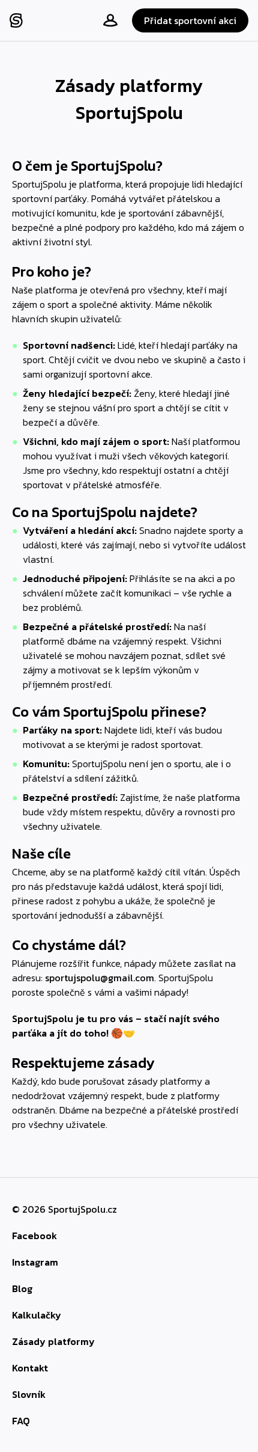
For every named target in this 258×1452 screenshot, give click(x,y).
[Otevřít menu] (106, 20)
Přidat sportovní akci (190, 20)
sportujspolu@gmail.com (99, 977)
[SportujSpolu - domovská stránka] (18, 20)
